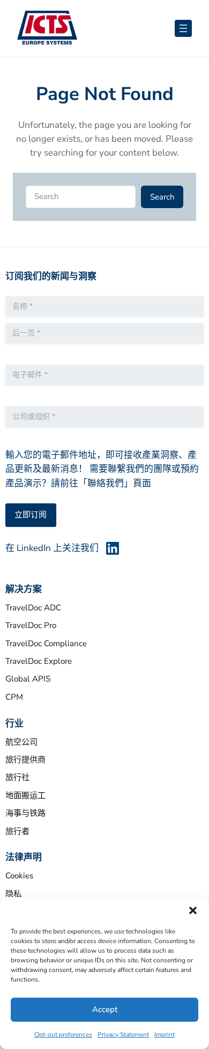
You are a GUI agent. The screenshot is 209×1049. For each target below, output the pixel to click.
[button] (193, 910)
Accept (104, 1009)
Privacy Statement (123, 1034)
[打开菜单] (183, 28)
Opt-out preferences (63, 1034)
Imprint (164, 1034)
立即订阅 (30, 514)
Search (162, 197)
